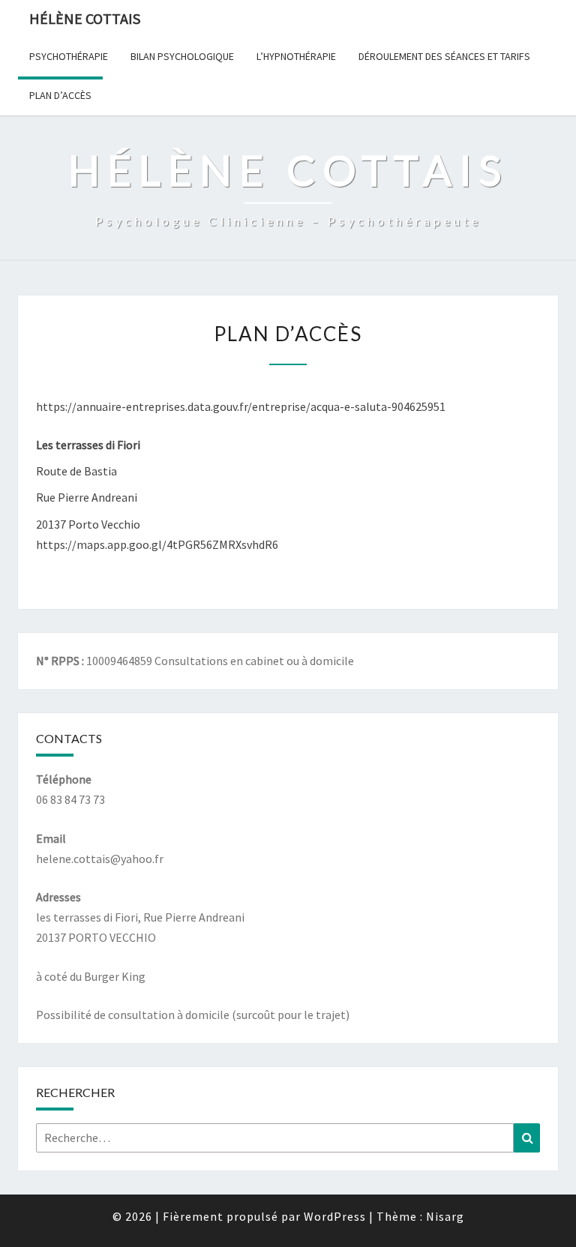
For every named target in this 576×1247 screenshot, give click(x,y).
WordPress (335, 1216)
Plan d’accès (60, 95)
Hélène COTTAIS (84, 18)
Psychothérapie (68, 56)
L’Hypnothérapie (296, 56)
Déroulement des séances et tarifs (444, 56)
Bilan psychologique (182, 56)
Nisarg (445, 1216)
